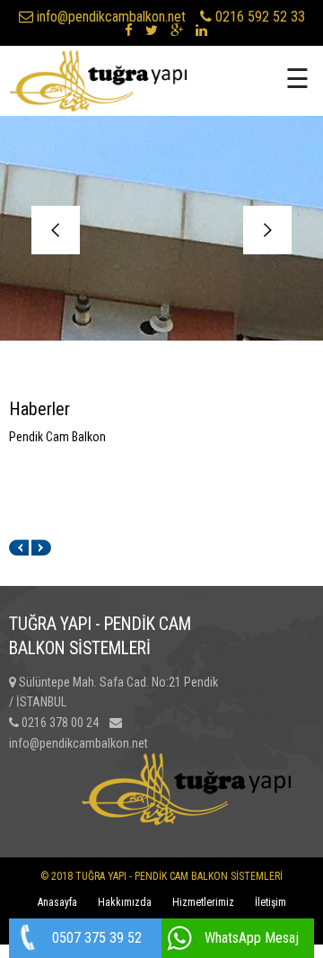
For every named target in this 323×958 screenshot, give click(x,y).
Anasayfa (57, 902)
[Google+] (176, 30)
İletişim (270, 902)
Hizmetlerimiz (203, 902)
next (267, 230)
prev (55, 230)
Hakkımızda (125, 902)
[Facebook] (129, 30)
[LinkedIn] (201, 30)
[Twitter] (151, 30)
